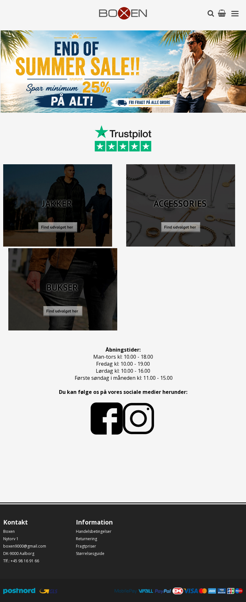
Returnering (86, 538)
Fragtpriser (86, 546)
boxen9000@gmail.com (24, 546)
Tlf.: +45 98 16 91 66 (21, 561)
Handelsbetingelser (93, 531)
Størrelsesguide (90, 553)
